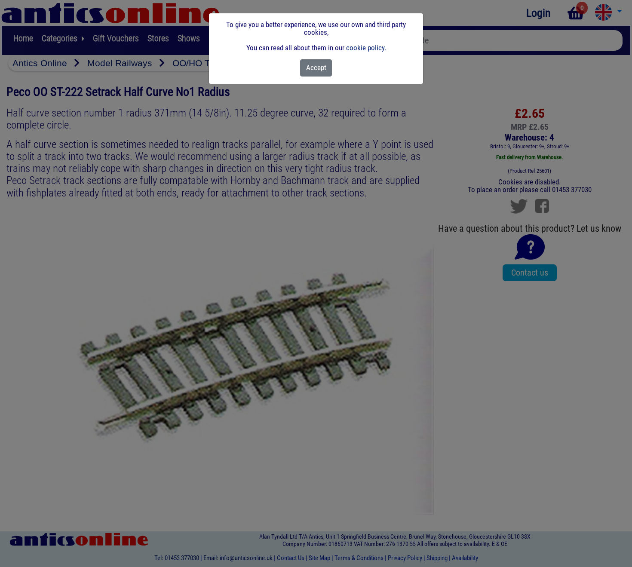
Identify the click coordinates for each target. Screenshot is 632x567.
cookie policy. (366, 47)
